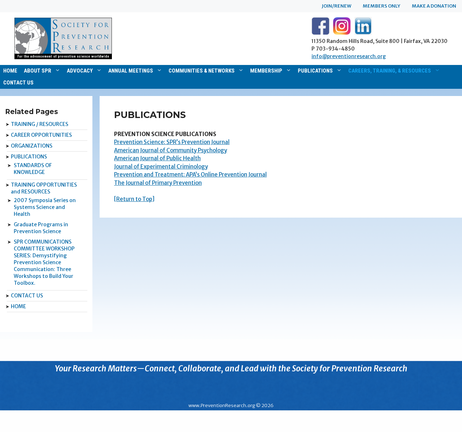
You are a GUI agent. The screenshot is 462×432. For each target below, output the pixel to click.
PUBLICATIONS (315, 70)
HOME (10, 70)
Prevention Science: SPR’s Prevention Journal (172, 142)
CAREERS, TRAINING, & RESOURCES (389, 70)
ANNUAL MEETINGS (130, 70)
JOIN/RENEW (336, 6)
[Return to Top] (134, 199)
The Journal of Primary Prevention (158, 182)
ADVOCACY (80, 70)
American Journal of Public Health (157, 158)
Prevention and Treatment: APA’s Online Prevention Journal (190, 174)
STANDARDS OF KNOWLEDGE (33, 168)
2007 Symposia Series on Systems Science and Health (45, 207)
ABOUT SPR (37, 70)
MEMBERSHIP (266, 70)
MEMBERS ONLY (381, 6)
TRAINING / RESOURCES (39, 124)
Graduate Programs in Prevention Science (41, 228)
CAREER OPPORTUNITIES (41, 135)
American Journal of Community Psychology (170, 150)
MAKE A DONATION (434, 6)
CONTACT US (18, 82)
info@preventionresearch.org (348, 56)
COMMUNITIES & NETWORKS (202, 70)
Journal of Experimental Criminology (161, 166)
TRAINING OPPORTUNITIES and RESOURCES (44, 188)
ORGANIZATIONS (31, 146)
